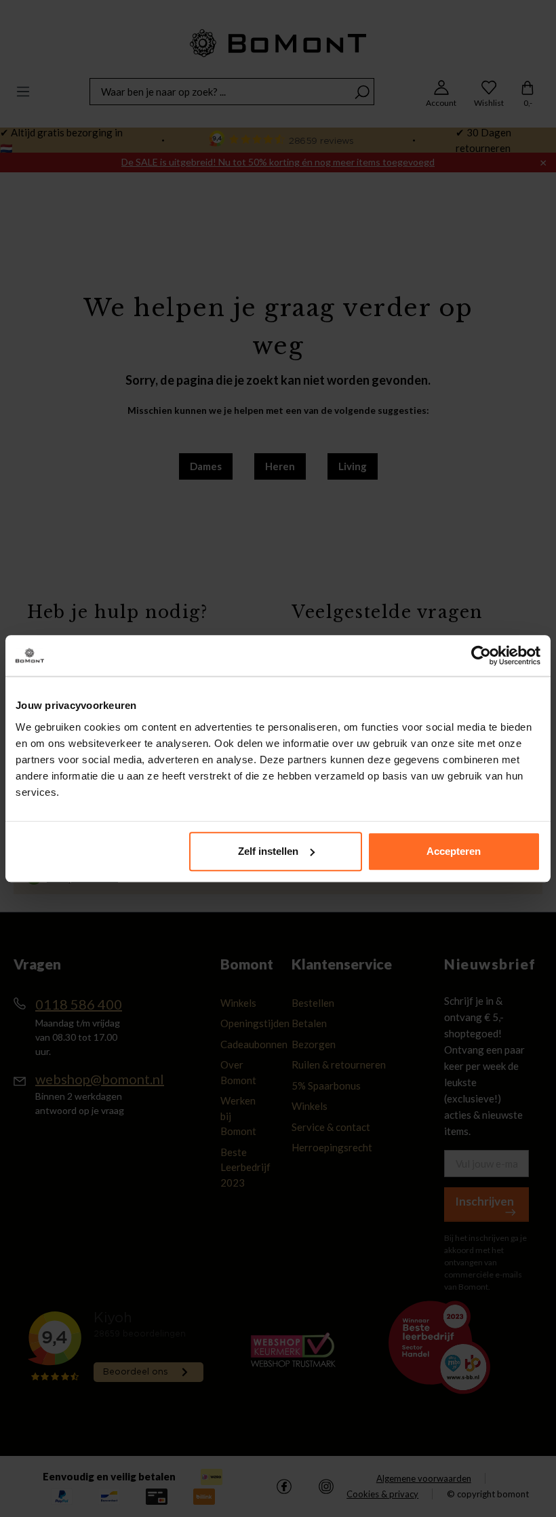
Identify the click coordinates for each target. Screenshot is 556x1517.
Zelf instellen (268, 851)
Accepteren (453, 851)
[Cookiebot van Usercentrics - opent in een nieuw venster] (481, 655)
